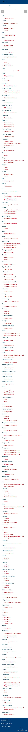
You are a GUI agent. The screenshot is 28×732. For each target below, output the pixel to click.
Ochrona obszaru (8, 318)
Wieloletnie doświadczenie (10, 97)
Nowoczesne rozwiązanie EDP (11, 71)
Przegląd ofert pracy (9, 350)
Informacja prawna (8, 28)
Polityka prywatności (9, 76)
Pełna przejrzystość (9, 18)
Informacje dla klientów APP (11, 23)
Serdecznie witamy (8, 45)
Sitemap (6, 501)
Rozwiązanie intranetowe (10, 57)
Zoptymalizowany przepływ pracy (12, 91)
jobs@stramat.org (8, 724)
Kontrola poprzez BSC (9, 35)
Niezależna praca (8, 291)
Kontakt (6, 30)
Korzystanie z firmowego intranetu (12, 196)
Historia (6, 167)
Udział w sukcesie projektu (10, 420)
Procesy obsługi (8, 323)
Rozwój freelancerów (9, 150)
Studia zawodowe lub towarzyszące (12, 143)
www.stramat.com (7, 726)
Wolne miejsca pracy (9, 40)
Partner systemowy (9, 131)
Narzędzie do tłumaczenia (10, 218)
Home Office (7, 64)
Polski (4, 2)
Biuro (5, 62)
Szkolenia (6, 311)
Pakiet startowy (8, 107)
